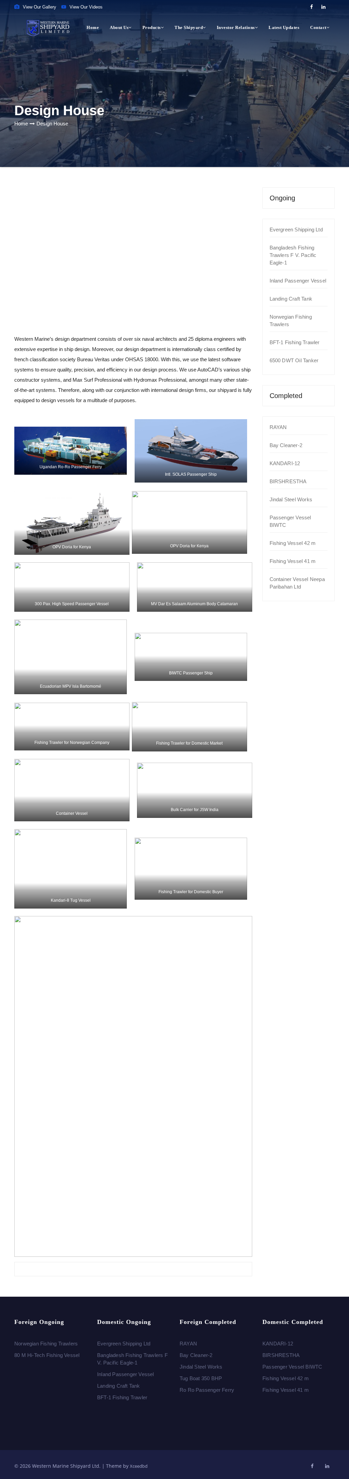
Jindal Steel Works (291, 499)
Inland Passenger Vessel (298, 281)
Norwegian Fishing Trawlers (46, 1343)
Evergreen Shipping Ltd (296, 229)
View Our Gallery (39, 7)
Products (151, 27)
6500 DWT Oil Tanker (294, 360)
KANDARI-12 (285, 463)
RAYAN (278, 427)
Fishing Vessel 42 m (293, 543)
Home (93, 27)
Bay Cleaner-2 (286, 445)
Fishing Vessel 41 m (293, 561)
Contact (318, 27)
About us (119, 27)
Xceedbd (139, 1466)
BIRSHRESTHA (288, 481)
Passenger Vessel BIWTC (292, 1367)
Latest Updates (284, 27)
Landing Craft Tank (291, 299)
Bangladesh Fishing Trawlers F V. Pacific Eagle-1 (293, 255)
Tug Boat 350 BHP (201, 1378)
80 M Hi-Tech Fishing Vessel (46, 1355)
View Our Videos (86, 7)
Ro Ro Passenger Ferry (207, 1390)
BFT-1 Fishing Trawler (295, 342)
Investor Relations (236, 27)
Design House (52, 123)
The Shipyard (188, 27)
